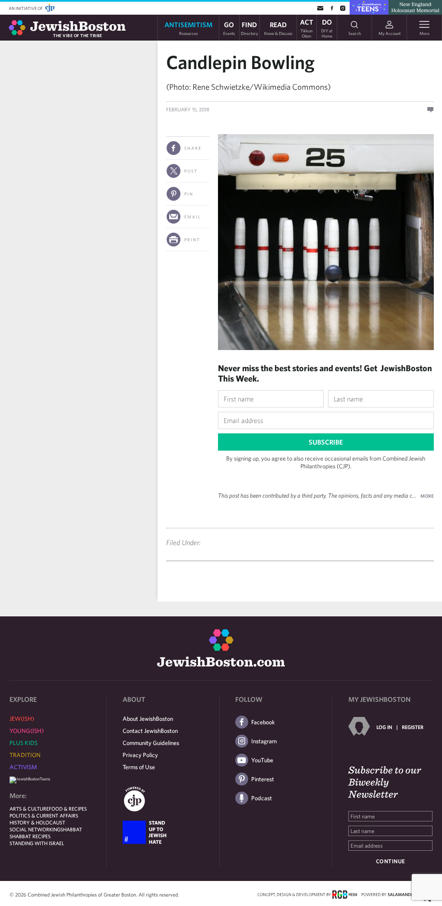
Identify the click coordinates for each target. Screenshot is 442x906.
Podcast (261, 798)
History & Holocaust (37, 822)
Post (191, 171)
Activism (23, 767)
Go (229, 28)
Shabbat (71, 829)
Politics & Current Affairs (43, 815)
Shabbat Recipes (30, 836)
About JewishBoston (148, 718)
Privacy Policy (140, 754)
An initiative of (26, 8)
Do (326, 27)
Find (249, 28)
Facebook (263, 722)
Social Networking (34, 829)
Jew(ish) (21, 718)
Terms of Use (139, 767)
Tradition (25, 754)
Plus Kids (23, 742)
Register (412, 727)
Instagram (264, 741)
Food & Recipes (68, 808)
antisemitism (188, 28)
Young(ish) (26, 730)
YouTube (262, 760)
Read (278, 28)
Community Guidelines (151, 742)
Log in (384, 727)
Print (192, 239)
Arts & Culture (29, 808)
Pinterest (262, 779)
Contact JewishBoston (150, 730)
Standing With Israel (36, 843)
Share (193, 148)
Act (306, 27)
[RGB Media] (344, 894)
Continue (390, 861)
